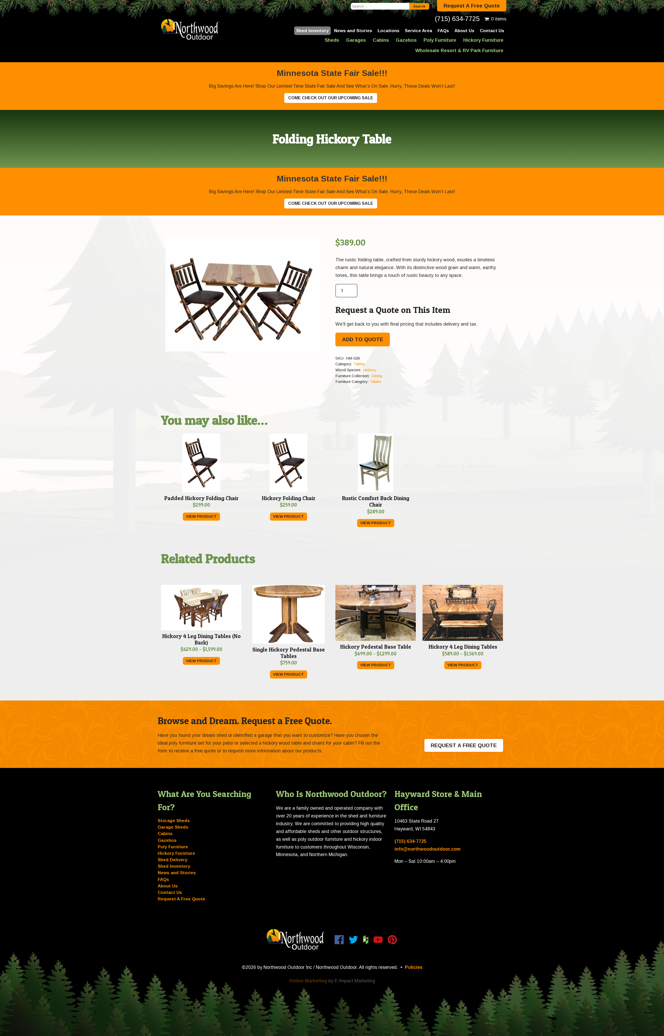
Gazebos (406, 40)
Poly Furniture (440, 40)
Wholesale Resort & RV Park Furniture (459, 50)
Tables (359, 364)
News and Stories (353, 30)
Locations (388, 30)
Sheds (332, 40)
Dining (376, 376)
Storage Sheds (174, 820)
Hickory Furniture (483, 40)
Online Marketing (308, 980)
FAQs (443, 30)
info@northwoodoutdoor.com (428, 849)
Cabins (381, 40)
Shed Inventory (312, 30)
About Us (464, 30)
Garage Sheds (173, 827)
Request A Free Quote (472, 6)
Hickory (369, 370)
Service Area (418, 30)
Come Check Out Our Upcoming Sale (330, 98)
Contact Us (492, 30)
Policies (414, 967)
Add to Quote (362, 339)
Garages (356, 40)
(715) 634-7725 (457, 18)
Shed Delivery (172, 859)
